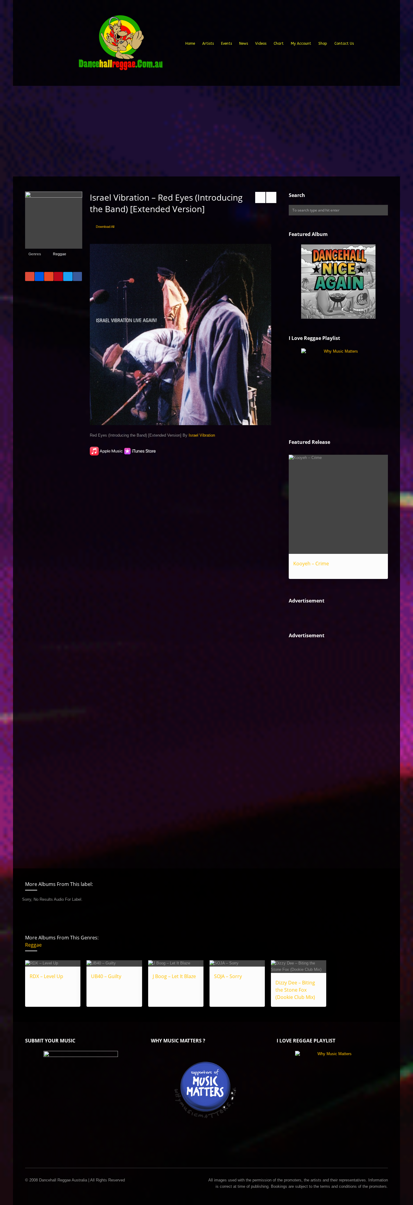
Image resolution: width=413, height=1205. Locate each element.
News (243, 43)
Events (226, 43)
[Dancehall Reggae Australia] (120, 45)
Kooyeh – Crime (311, 563)
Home (190, 43)
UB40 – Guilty (106, 976)
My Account (301, 43)
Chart (279, 43)
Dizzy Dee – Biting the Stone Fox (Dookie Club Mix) (295, 989)
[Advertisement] (206, 131)
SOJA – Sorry (228, 976)
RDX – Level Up (46, 976)
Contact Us (344, 43)
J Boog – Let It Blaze (174, 976)
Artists (208, 43)
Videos (260, 43)
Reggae (59, 254)
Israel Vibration (202, 435)
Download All (105, 226)
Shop (322, 43)
